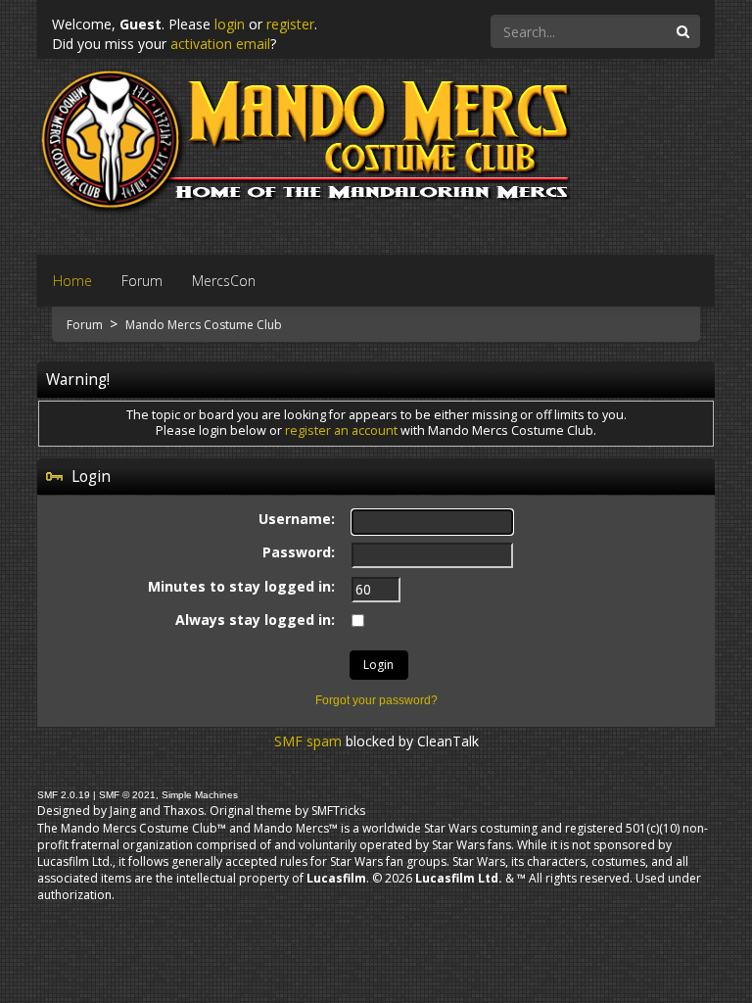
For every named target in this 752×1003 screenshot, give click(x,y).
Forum (86, 324)
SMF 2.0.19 (63, 794)
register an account (341, 430)
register (290, 24)
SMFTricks (338, 810)
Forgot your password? (376, 700)
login (229, 24)
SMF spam (308, 741)
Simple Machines (200, 794)
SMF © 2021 (127, 794)
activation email (220, 43)
